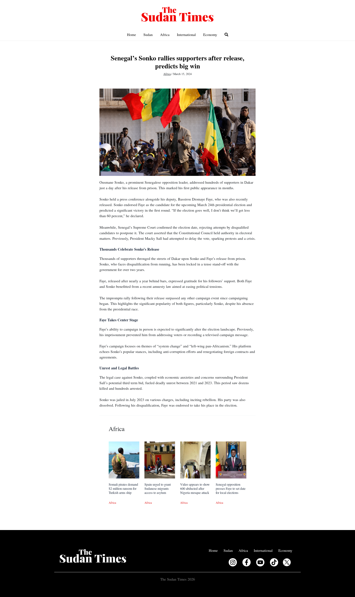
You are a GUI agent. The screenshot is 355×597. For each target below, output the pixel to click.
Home (131, 34)
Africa (164, 34)
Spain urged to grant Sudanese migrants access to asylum (157, 488)
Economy (210, 34)
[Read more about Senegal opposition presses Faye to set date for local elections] (231, 459)
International (186, 34)
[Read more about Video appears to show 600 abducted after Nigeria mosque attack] (195, 459)
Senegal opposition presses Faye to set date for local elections (231, 488)
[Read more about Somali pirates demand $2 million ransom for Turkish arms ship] (124, 459)
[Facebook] (246, 562)
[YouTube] (260, 562)
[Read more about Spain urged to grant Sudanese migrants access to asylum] (159, 459)
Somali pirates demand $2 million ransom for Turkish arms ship (123, 488)
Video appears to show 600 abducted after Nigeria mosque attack (195, 488)
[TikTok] (274, 562)
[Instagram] (233, 562)
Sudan (148, 34)
